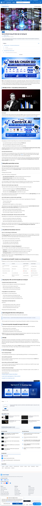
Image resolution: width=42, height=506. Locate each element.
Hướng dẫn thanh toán (31, 489)
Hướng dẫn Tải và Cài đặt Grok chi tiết (8, 378)
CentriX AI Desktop (3, 487)
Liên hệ (29, 494)
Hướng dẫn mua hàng (31, 487)
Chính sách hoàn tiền (31, 490)
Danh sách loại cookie (7, 503)
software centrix (6, 35)
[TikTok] (3, 483)
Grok (7, 4)
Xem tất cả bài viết (37, 427)
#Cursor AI (21, 466)
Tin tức (5, 4)
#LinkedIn (7, 466)
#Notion (37, 466)
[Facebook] (5, 401)
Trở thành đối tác (25, 0)
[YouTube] (5, 483)
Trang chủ (2, 4)
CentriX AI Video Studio (4, 489)
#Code (29, 466)
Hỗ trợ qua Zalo (36, 0)
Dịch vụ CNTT (16, 489)
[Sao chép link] (7, 401)
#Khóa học (11, 466)
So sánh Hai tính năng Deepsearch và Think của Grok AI (11, 376)
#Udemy (26, 466)
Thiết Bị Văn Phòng (17, 494)
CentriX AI (16, 487)
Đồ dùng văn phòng (17, 490)
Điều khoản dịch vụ (31, 493)
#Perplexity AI (33, 466)
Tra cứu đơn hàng (30, 0)
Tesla (22, 154)
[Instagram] (8, 483)
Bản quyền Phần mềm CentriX (5, 494)
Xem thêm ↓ (21, 54)
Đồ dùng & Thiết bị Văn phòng (5, 493)
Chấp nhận (17, 503)
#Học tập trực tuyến (16, 466)
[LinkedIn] (10, 483)
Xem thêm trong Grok (37, 6)
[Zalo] (7, 483)
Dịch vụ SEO (2, 490)
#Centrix (3, 466)
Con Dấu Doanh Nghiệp (18, 493)
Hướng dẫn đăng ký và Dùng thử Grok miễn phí (9, 374)
